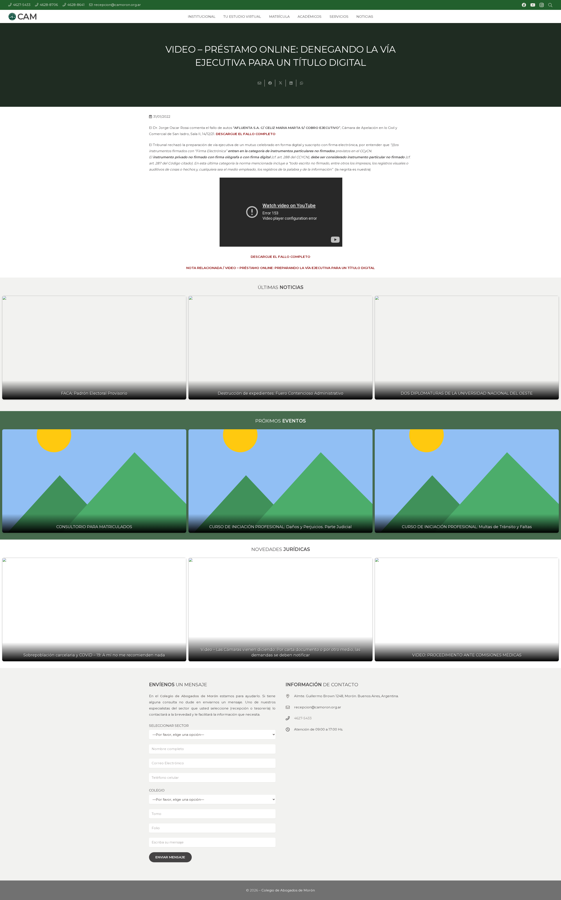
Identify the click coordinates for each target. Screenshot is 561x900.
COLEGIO (157, 790)
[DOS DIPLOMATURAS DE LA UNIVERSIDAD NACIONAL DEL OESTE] (467, 347)
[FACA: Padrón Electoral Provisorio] (94, 347)
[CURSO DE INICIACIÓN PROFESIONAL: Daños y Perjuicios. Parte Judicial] (280, 481)
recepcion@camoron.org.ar (317, 707)
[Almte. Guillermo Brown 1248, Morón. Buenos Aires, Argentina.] (290, 696)
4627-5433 (303, 718)
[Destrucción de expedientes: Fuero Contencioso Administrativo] (280, 347)
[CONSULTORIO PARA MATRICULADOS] (94, 481)
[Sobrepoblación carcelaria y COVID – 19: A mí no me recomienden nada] (94, 609)
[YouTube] (532, 5)
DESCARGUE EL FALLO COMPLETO (245, 134)
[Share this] (270, 83)
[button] (550, 5)
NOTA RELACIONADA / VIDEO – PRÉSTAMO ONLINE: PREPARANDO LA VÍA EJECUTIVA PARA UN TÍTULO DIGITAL (280, 268)
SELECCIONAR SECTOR (169, 725)
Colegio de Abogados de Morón (189, 696)
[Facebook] (524, 5)
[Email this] (259, 83)
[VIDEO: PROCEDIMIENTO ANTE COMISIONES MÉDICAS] (467, 609)
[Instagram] (541, 5)
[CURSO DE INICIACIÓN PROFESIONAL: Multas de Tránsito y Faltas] (467, 481)
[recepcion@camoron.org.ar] (290, 707)
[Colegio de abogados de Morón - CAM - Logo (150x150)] (12, 16)
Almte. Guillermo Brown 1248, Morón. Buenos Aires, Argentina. (346, 696)
